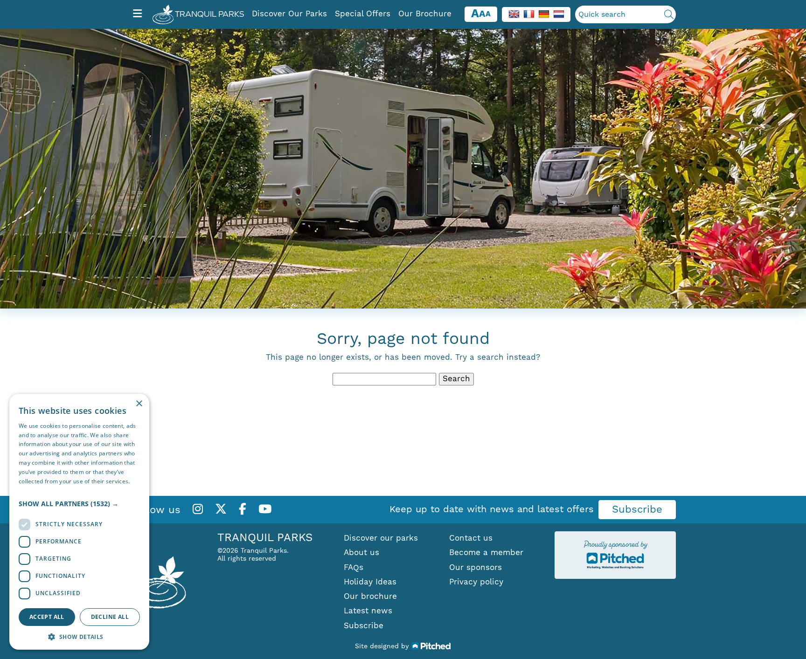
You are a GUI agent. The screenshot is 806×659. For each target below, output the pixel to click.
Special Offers (362, 14)
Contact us (471, 538)
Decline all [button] (110, 617)
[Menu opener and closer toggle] (137, 14)
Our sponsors (475, 568)
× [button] (138, 403)
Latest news (368, 611)
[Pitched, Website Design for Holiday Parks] (431, 646)
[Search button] (669, 14)
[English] (514, 14)
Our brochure (370, 596)
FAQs (353, 568)
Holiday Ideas (370, 582)
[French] (529, 14)
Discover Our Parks (289, 14)
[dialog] (79, 522)
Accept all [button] (46, 617)
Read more (34, 490)
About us (361, 553)
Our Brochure (425, 14)
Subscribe (637, 509)
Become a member (486, 553)
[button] (79, 504)
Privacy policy (476, 582)
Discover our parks (381, 538)
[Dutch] (558, 14)
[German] (543, 14)
